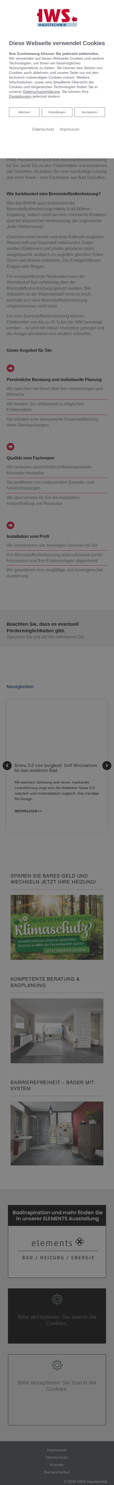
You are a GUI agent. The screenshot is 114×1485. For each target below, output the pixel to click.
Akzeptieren (89, 112)
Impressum (70, 129)
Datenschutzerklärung (41, 91)
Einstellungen (57, 112)
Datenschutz (43, 129)
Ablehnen (24, 112)
